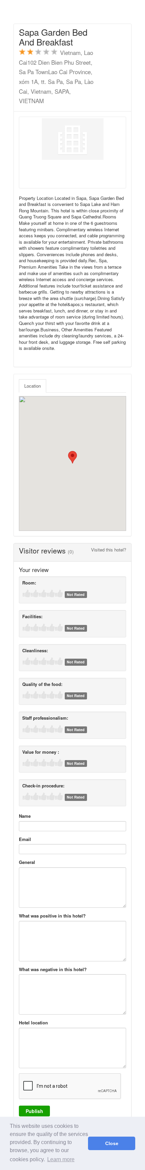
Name (25, 816)
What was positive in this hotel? (52, 916)
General (27, 862)
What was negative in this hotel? (53, 969)
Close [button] (111, 1143)
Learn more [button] (61, 1159)
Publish (34, 1111)
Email (25, 839)
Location (32, 386)
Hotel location (33, 1023)
